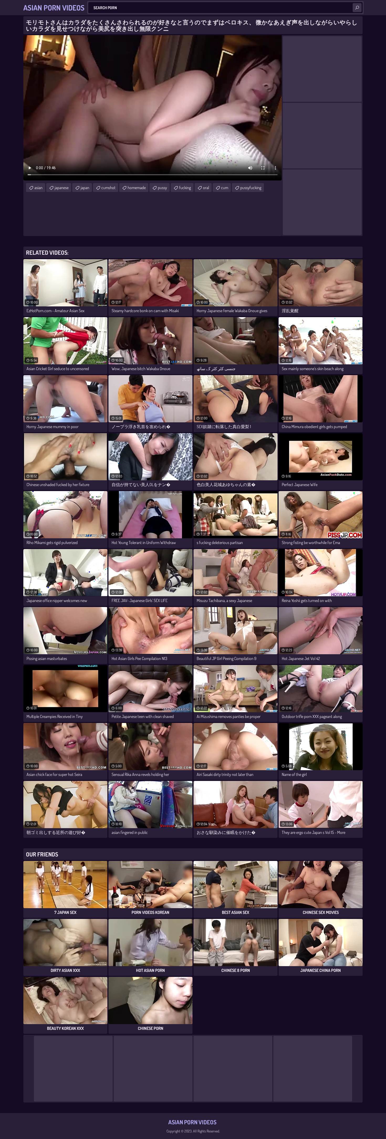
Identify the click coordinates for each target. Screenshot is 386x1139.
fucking (185, 187)
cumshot (108, 187)
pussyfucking (250, 187)
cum (224, 187)
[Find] (357, 7)
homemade (137, 187)
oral (206, 187)
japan (85, 187)
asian (38, 187)
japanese (62, 187)
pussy (162, 187)
